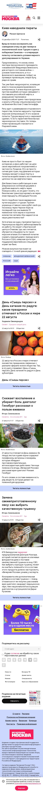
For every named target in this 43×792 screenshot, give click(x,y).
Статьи (7, 675)
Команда (33, 720)
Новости (8, 672)
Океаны (7, 256)
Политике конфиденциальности (27, 783)
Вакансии (23, 720)
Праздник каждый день (17, 325)
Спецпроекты (27, 678)
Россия (6, 261)
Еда (25, 417)
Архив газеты (26, 675)
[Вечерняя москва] (21, 734)
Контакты (10, 724)
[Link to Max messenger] (4, 660)
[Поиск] (34, 18)
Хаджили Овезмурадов (12, 321)
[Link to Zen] (20, 660)
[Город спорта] (28, 17)
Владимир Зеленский (24, 256)
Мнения (7, 678)
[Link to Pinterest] (4, 665)
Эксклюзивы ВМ (16, 417)
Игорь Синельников (11, 414)
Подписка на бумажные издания (21, 717)
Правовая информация (27, 724)
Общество (20, 328)
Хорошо (21, 788)
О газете (16, 714)
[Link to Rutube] (35, 660)
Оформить (14, 701)
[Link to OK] (14, 660)
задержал (22, 552)
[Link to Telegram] (25, 660)
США (16, 261)
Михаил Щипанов (5, 34)
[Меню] (39, 18)
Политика (25, 39)
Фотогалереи (10, 681)
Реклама (25, 714)
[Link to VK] (9, 660)
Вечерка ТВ (26, 672)
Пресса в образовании (30, 681)
